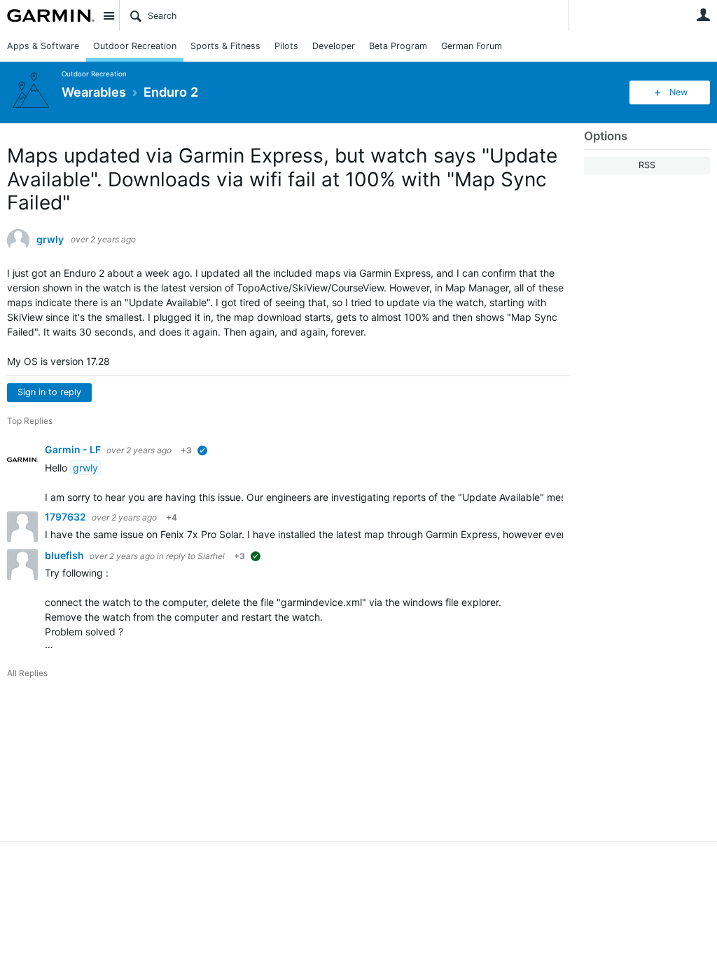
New (678, 92)
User (703, 15)
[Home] (51, 15)
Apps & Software (43, 46)
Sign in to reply (49, 392)
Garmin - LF (74, 449)
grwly (50, 239)
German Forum (471, 46)
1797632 (66, 517)
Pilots (286, 46)
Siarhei (211, 556)
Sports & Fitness (225, 46)
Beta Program (398, 46)
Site (108, 15)
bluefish (65, 555)
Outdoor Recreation (134, 46)
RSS (647, 165)
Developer (333, 46)
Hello (57, 468)
